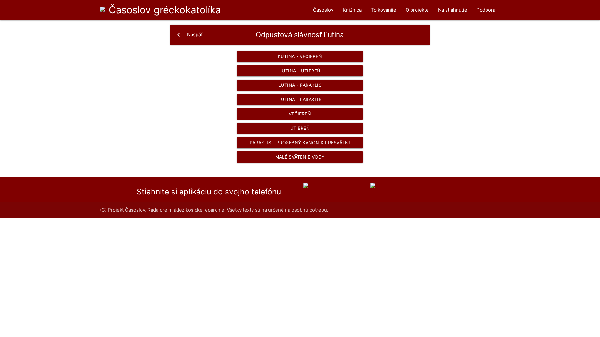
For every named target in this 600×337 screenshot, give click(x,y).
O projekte (417, 10)
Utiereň (300, 128)
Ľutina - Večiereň (300, 56)
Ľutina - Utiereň (300, 70)
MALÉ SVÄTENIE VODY (300, 156)
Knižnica (352, 10)
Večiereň (300, 113)
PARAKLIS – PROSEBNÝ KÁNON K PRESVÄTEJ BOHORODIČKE (300, 144)
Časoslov (165, 10)
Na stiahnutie (452, 10)
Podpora (486, 10)
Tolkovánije (383, 10)
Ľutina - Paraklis (300, 85)
